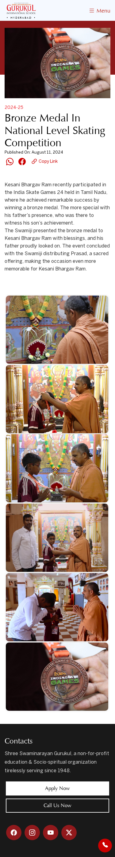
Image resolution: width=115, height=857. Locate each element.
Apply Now (57, 788)
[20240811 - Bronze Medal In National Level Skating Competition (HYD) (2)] (57, 399)
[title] (57, 677)
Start (30, 285)
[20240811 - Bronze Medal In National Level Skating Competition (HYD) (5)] (57, 607)
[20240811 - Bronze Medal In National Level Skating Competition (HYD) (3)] (57, 468)
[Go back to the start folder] (13, 285)
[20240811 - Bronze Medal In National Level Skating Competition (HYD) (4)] (57, 538)
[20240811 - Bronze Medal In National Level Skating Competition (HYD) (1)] (57, 330)
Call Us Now (57, 805)
